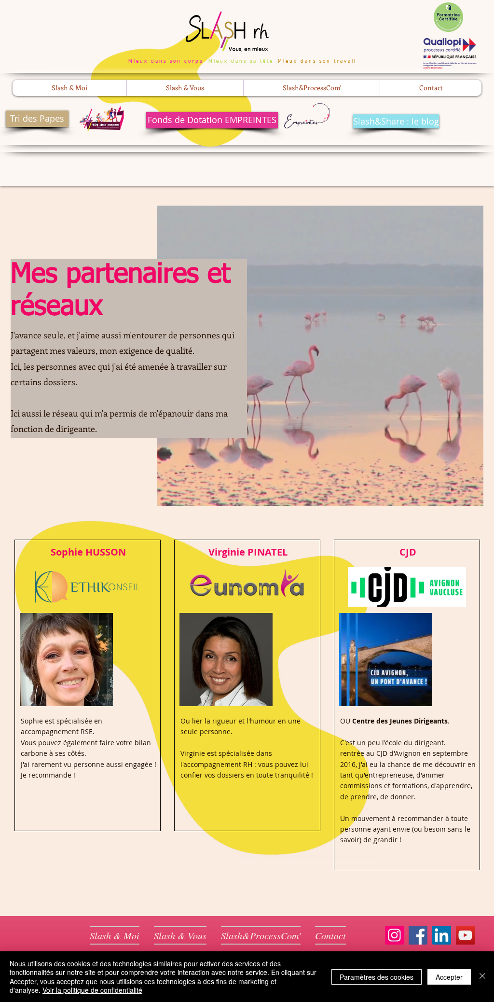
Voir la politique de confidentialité (92, 990)
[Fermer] (482, 976)
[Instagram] (394, 935)
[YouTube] (465, 935)
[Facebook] (418, 935)
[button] (69, 88)
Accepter (449, 977)
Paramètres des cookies (376, 977)
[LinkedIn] (441, 935)
